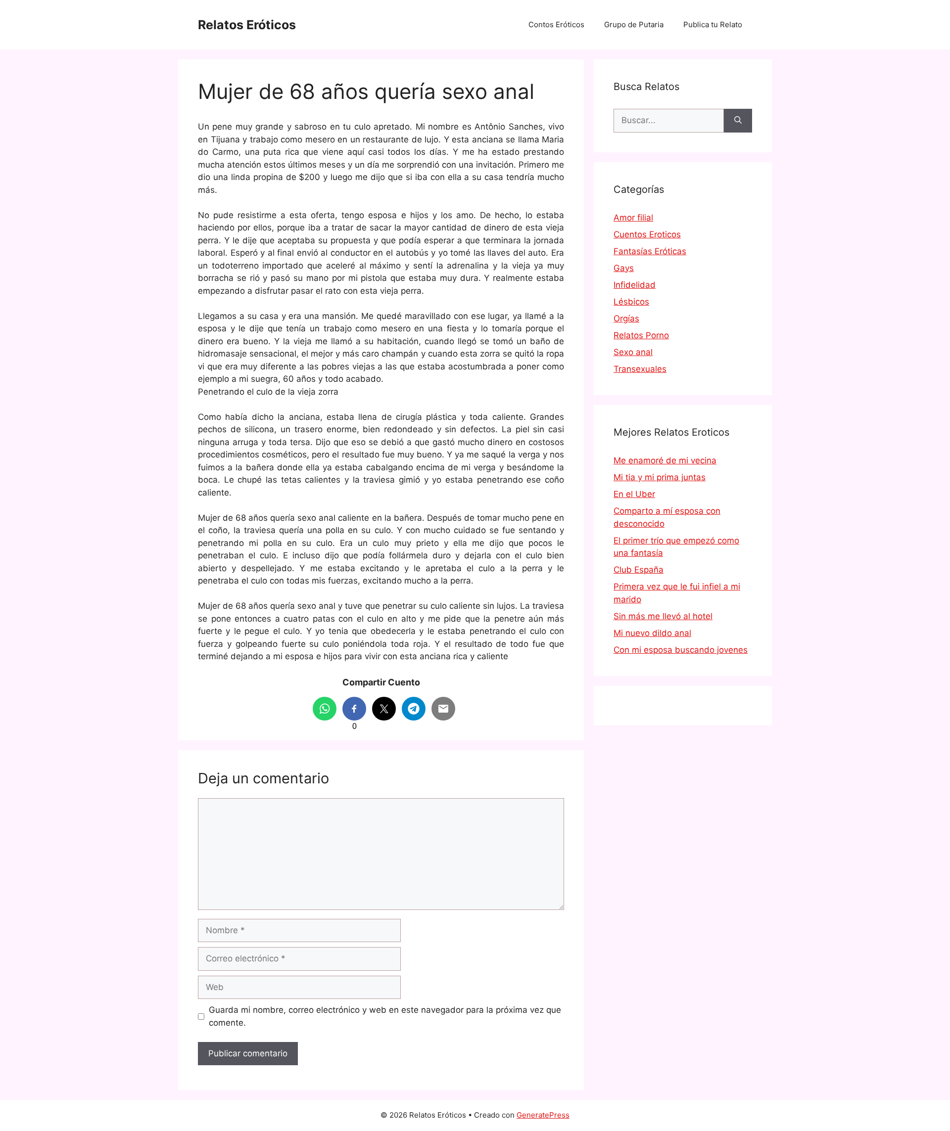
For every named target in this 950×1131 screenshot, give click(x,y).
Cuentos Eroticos (647, 234)
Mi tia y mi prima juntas (660, 477)
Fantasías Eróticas (650, 251)
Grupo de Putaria (634, 24)
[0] (354, 709)
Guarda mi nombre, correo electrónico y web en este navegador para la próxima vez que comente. (385, 1016)
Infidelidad (635, 285)
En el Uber (634, 494)
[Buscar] (738, 121)
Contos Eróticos (556, 24)
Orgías (626, 318)
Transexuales (640, 369)
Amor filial (633, 218)
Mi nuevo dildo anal (652, 633)
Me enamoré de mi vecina (665, 460)
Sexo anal (633, 352)
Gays (624, 268)
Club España (639, 570)
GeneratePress (543, 1115)
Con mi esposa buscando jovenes (681, 650)
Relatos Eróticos (247, 24)
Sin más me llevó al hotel (663, 616)
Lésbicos (631, 302)
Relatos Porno (641, 335)
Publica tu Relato (712, 24)
